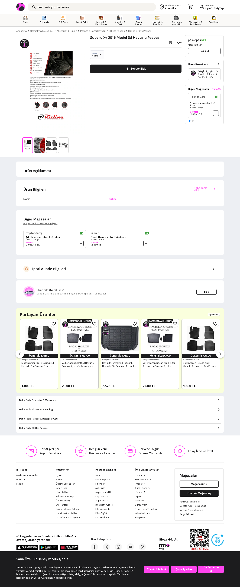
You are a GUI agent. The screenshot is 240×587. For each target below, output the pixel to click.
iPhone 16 (140, 492)
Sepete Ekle (138, 68)
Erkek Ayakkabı (102, 509)
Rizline (112, 198)
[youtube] (130, 549)
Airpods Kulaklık (103, 492)
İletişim (19, 483)
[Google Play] (48, 548)
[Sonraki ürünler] (220, 354)
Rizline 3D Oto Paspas (139, 30)
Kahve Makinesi (142, 513)
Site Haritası (62, 505)
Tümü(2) (216, 89)
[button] (189, 121)
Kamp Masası (141, 517)
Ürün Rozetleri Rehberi (67, 513)
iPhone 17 (140, 483)
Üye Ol (209, 8)
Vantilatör (140, 500)
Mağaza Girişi (199, 484)
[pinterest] (142, 549)
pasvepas (194, 40)
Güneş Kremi (141, 505)
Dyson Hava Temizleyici (146, 509)
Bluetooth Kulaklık (104, 505)
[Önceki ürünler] (19, 354)
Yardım (59, 479)
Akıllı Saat (100, 488)
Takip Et (204, 51)
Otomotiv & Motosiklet (41, 30)
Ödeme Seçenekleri (65, 483)
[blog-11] (168, 547)
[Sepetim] (190, 7)
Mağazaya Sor (195, 44)
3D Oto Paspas (117, 30)
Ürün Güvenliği (63, 500)
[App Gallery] (69, 548)
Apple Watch (101, 500)
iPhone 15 (140, 475)
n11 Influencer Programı (68, 517)
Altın (97, 475)
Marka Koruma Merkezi (27, 475)
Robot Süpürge (102, 479)
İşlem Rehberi (62, 492)
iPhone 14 (100, 483)
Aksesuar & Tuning (67, 30)
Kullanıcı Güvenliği (65, 496)
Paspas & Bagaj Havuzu (93, 30)
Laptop (138, 496)
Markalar (20, 479)
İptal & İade (61, 488)
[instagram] (118, 549)
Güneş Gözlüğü (142, 488)
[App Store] (27, 548)
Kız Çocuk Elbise (143, 479)
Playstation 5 (101, 496)
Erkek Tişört (101, 513)
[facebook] (94, 549)
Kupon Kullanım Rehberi (68, 509)
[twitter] (106, 549)
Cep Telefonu (102, 517)
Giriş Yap (219, 8)
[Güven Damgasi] (217, 540)
